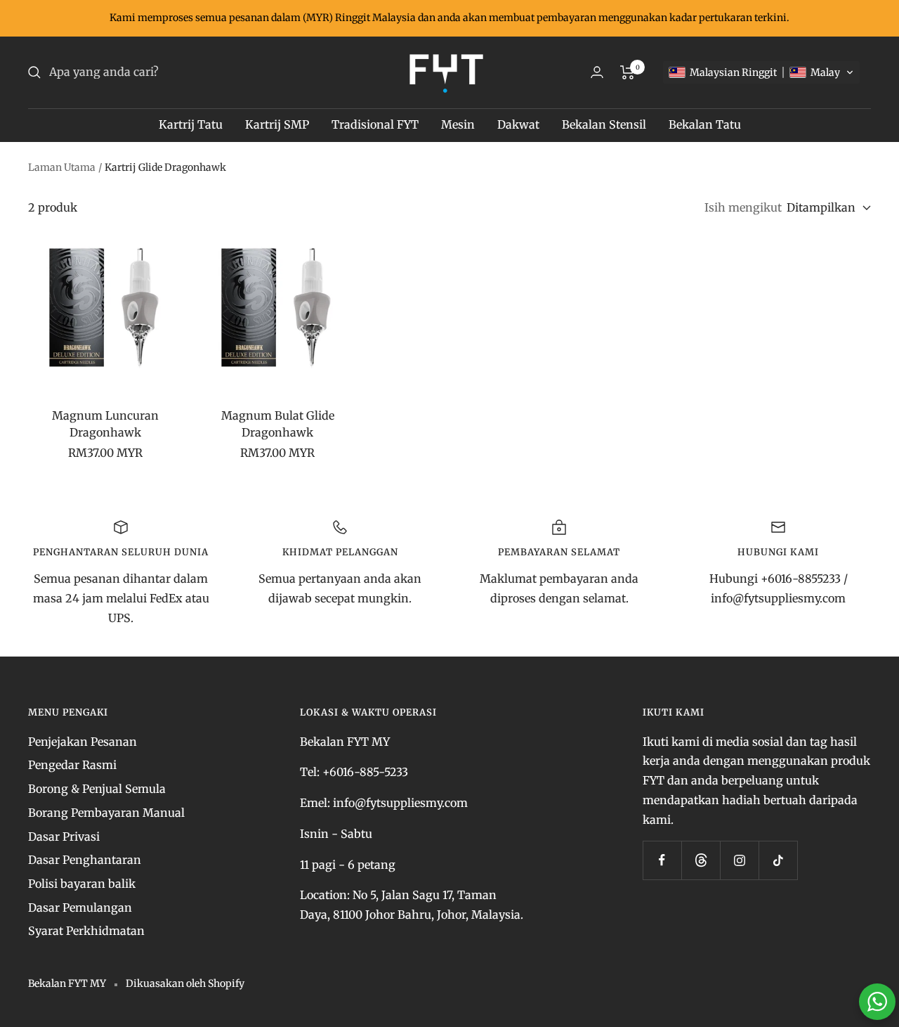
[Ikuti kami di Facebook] (662, 860)
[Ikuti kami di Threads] (700, 860)
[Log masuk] (597, 72)
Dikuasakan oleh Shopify (185, 983)
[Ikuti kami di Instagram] (739, 860)
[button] (761, 72)
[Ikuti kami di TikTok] (778, 860)
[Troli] (627, 72)
